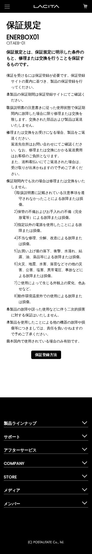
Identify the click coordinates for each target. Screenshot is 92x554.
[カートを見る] (85, 6)
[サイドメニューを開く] (7, 6)
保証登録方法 (46, 354)
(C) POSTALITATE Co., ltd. (46, 542)
